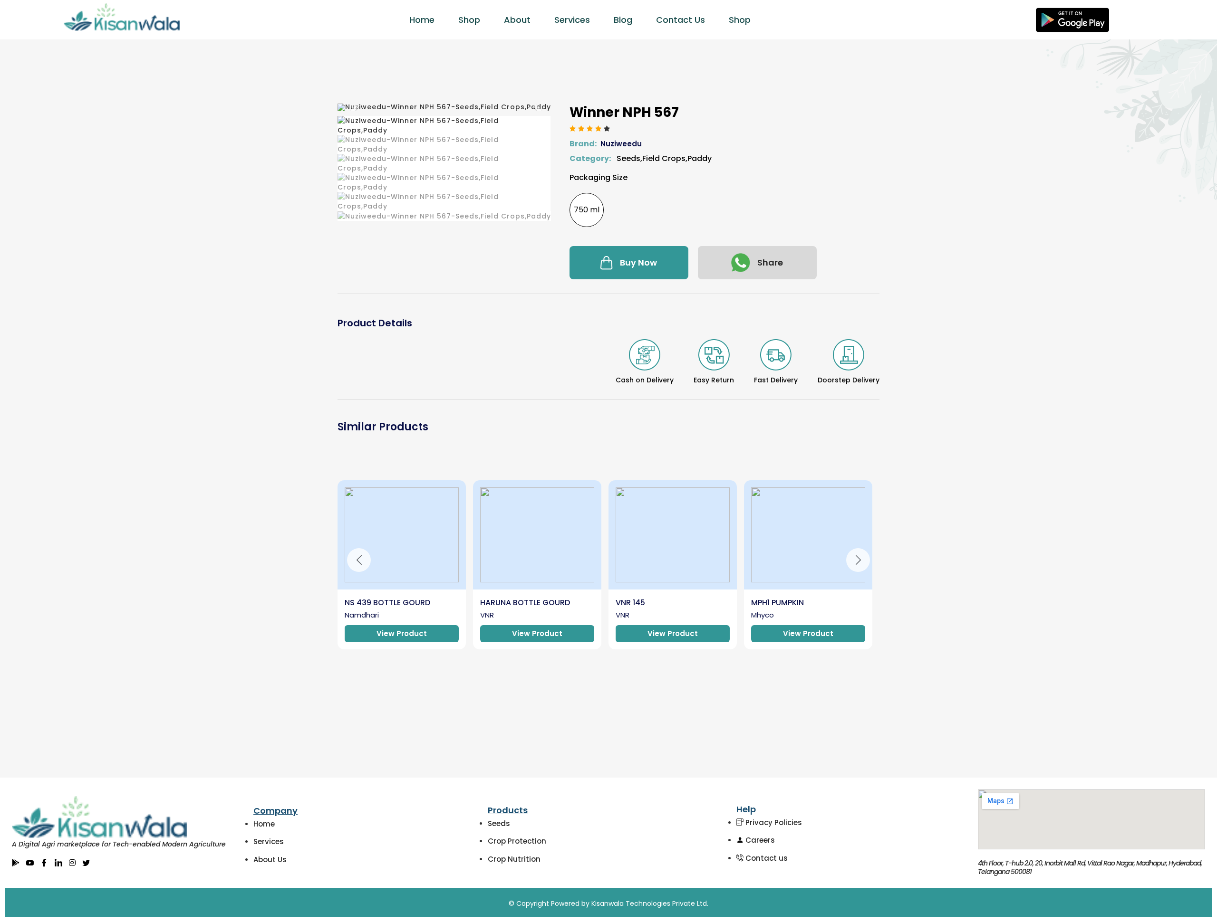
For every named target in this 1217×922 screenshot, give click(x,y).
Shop (469, 20)
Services (572, 20)
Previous (359, 560)
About (517, 20)
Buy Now (638, 262)
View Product (402, 633)
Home (422, 20)
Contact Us (680, 20)
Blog (623, 20)
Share (770, 262)
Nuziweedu (621, 144)
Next (858, 560)
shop (740, 20)
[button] (354, 107)
